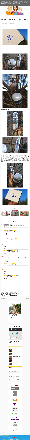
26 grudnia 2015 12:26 (17, 275)
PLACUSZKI (17, 376)
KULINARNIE (16, 374)
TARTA (10, 379)
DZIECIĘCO (18, 371)
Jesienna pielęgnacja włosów (14, 217)
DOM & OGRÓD (14, 371)
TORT (13, 379)
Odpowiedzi (6, 248)
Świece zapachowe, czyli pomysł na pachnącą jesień (24, 217)
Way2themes (18, 437)
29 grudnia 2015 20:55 (19, 238)
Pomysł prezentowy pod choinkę (5, 217)
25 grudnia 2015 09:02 (11, 224)
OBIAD (14, 376)
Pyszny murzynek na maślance (17, 349)
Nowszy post (2, 298)
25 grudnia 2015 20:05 (17, 250)
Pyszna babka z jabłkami (16, 356)
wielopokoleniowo (9, 230)
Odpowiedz (5, 226)
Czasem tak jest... (6, 224)
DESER (10, 371)
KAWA (16, 373)
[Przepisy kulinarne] (15, 431)
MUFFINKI (10, 376)
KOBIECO (19, 373)
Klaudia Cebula (6, 256)
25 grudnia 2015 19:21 (11, 256)
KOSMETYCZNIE (12, 23)
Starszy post (26, 298)
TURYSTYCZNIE (17, 379)
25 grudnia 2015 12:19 (17, 230)
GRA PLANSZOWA (11, 373)
